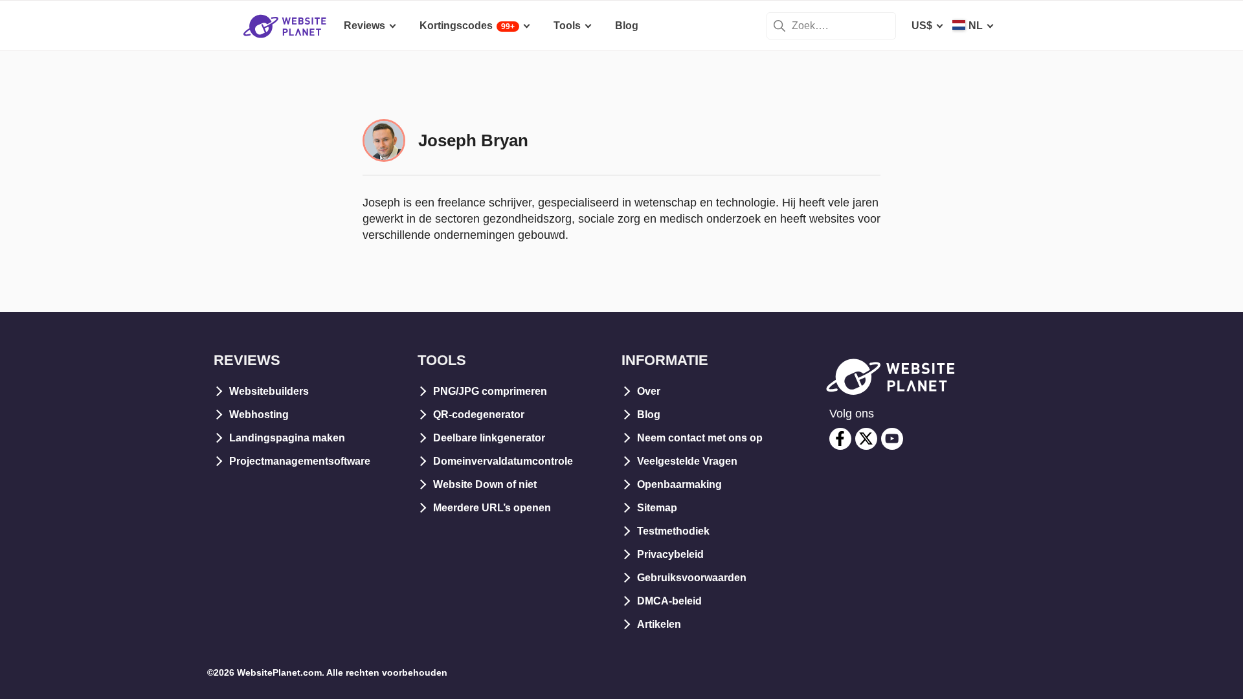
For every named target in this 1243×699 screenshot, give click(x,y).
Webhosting (259, 414)
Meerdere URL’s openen (492, 507)
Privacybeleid (670, 554)
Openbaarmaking (679, 484)
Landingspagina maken (287, 437)
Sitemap (657, 507)
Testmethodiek (673, 531)
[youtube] (892, 439)
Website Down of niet (485, 484)
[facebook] (840, 439)
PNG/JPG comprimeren (490, 391)
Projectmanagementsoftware (299, 461)
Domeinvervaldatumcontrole (503, 461)
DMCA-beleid (669, 600)
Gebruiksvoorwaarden (691, 577)
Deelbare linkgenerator (489, 437)
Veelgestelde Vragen (687, 461)
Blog (648, 414)
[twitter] (866, 439)
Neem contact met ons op (700, 437)
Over (648, 391)
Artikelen (659, 624)
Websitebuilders (269, 391)
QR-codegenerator (478, 414)
